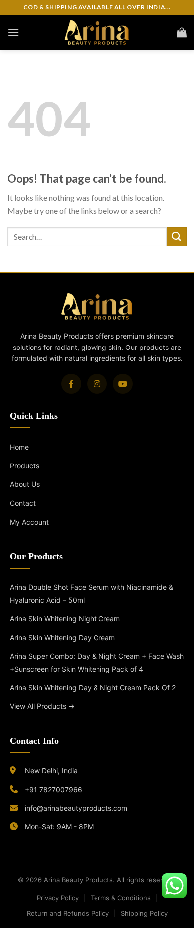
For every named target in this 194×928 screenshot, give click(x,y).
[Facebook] (71, 384)
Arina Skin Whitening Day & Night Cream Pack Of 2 (93, 687)
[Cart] (182, 32)
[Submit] (177, 236)
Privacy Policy (58, 898)
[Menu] (13, 32)
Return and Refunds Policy (68, 913)
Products (24, 466)
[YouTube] (123, 384)
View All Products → (42, 706)
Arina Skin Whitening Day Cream (62, 637)
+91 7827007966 (53, 789)
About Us (25, 484)
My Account (29, 522)
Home (19, 447)
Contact (23, 503)
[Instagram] (97, 384)
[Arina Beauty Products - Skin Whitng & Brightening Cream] (97, 32)
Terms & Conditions (121, 898)
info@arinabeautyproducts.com (76, 808)
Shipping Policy (144, 913)
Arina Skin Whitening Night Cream (65, 618)
